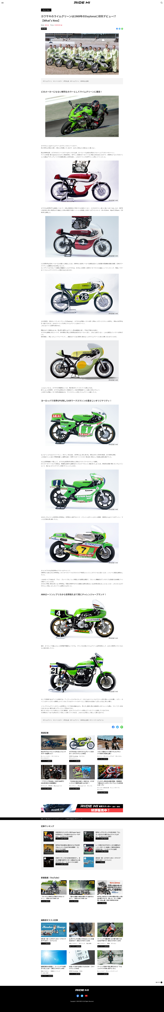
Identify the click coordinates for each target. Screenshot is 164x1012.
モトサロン (119, 756)
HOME (42, 818)
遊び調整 (89, 943)
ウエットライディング (112, 971)
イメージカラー (58, 81)
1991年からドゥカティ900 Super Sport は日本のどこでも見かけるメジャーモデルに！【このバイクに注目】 (68, 834)
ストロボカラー (45, 758)
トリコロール (55, 756)
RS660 (50, 785)
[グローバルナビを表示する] (2, 2)
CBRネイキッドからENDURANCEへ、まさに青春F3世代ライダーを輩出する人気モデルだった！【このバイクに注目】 (68, 860)
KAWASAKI (58, 25)
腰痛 (109, 943)
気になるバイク (58, 785)
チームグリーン (75, 81)
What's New (46, 10)
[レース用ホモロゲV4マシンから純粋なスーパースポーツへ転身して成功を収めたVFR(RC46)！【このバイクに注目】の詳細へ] (89, 849)
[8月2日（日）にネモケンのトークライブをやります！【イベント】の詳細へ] (89, 862)
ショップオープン (115, 787)
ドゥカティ (101, 789)
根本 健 (47, 25)
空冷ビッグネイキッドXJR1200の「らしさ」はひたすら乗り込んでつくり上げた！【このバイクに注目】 (108, 834)
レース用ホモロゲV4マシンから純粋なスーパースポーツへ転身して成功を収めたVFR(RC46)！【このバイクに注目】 (108, 847)
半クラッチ (82, 943)
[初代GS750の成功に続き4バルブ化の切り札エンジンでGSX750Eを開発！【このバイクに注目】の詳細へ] (49, 849)
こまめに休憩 (45, 973)
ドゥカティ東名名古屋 (103, 787)
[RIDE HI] (82, 3)
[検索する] (161, 2)
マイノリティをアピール (97, 720)
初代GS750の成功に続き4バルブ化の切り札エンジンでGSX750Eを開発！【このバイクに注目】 (68, 847)
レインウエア (101, 971)
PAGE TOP (158, 982)
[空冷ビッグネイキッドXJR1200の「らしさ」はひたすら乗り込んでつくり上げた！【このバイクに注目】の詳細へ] (89, 836)
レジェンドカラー (46, 756)
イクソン (100, 756)
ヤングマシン (73, 785)
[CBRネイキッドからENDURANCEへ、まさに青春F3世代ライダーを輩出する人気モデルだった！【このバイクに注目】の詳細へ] (49, 862)
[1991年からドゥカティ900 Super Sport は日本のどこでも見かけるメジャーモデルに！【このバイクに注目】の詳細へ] (49, 836)
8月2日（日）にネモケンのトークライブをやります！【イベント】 (108, 859)
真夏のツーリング (55, 971)
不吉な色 (66, 81)
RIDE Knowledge (74, 756)
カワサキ (82, 756)
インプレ (90, 785)
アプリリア (44, 785)
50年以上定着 (84, 81)
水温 (81, 971)
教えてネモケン (74, 943)
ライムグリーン (48, 81)
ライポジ (114, 943)
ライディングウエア (109, 756)
